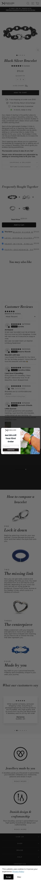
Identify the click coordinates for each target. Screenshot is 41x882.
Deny (19, 877)
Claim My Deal (10, 450)
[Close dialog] (38, 429)
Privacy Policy (18, 871)
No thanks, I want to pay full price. (10, 452)
